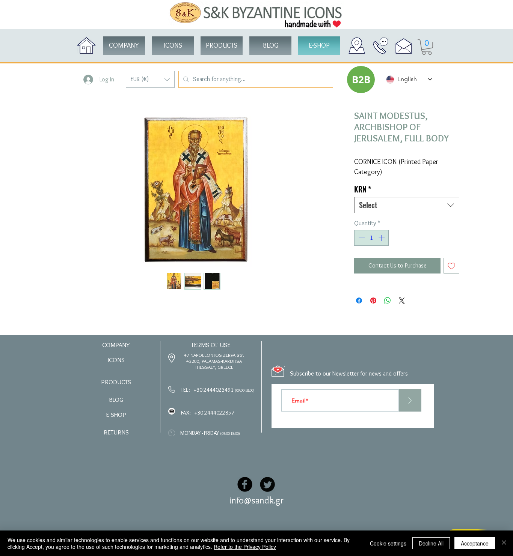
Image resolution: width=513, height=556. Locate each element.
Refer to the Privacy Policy (245, 546)
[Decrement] (361, 237)
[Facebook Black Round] (244, 484)
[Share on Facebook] (359, 300)
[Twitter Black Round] (267, 484)
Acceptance (475, 543)
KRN (362, 189)
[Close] (503, 543)
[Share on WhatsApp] (387, 300)
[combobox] (406, 205)
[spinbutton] (372, 237)
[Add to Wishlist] (451, 265)
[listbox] (150, 79)
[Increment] (382, 237)
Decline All (431, 543)
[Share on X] (401, 300)
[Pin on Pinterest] (373, 300)
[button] (150, 79)
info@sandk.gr (256, 500)
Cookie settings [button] (388, 543)
